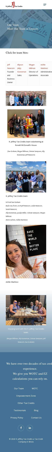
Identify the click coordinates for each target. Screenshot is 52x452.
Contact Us (36, 417)
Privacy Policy (16, 417)
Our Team (19, 388)
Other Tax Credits (26, 403)
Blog (36, 410)
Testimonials (20, 410)
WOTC (35, 388)
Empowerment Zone (26, 396)
